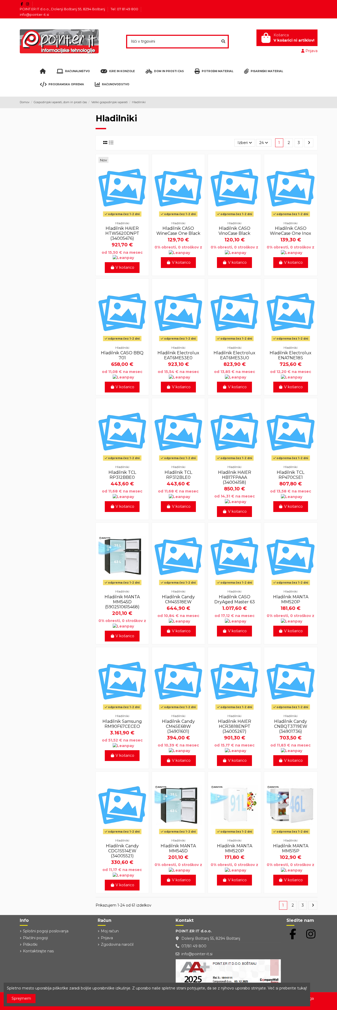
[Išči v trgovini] (223, 41)
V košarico (125, 267)
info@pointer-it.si (34, 14)
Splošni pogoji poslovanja (45, 931)
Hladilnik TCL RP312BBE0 (122, 475)
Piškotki (30, 944)
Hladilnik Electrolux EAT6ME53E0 (178, 355)
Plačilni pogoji (35, 938)
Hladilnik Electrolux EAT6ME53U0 (234, 355)
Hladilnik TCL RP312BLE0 (178, 475)
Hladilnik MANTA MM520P (290, 599)
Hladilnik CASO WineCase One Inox (290, 231)
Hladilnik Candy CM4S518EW (178, 599)
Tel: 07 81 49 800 (125, 9)
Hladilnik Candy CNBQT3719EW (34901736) (290, 726)
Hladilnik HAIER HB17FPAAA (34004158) (234, 477)
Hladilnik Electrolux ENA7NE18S (290, 355)
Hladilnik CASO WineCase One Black (178, 231)
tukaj (301, 988)
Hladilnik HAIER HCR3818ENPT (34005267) (234, 726)
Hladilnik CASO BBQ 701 (122, 355)
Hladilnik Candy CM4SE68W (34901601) (178, 726)
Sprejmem (21, 998)
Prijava (107, 938)
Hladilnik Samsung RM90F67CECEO (122, 724)
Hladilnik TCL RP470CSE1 (290, 475)
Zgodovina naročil (117, 944)
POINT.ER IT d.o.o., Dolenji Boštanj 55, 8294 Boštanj (63, 9)
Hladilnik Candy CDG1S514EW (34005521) (122, 850)
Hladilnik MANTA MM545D (178, 848)
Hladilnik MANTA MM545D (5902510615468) (122, 601)
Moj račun (110, 931)
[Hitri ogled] (122, 216)
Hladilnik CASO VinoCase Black (234, 231)
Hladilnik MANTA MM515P (290, 848)
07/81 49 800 (193, 946)
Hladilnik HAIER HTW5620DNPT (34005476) (122, 233)
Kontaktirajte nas (38, 951)
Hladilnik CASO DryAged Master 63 (234, 599)
